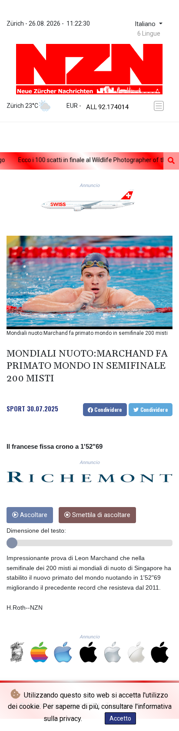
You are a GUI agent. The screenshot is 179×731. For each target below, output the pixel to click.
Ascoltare (32, 515)
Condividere (107, 409)
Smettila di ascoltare (100, 515)
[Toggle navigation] (160, 106)
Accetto (120, 718)
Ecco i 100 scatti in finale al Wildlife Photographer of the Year (84, 160)
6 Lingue (148, 33)
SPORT (16, 408)
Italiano (146, 24)
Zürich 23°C (22, 105)
